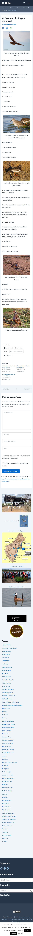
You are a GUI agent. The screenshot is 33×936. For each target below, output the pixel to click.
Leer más (20, 933)
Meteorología (6, 772)
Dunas (4, 711)
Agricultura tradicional (9, 648)
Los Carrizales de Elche (9, 762)
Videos (4, 841)
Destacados (6, 708)
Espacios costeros (8, 721)
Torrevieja (5, 832)
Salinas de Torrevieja (9, 819)
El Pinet (4, 718)
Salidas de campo (8, 813)
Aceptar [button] (27, 930)
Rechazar (13, 933)
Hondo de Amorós (8, 749)
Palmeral (5, 784)
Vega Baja (5, 838)
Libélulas (5, 759)
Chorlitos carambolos (9, 696)
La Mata (4, 756)
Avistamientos (7, 667)
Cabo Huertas (6, 683)
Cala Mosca (6, 686)
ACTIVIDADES (6, 645)
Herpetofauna (6, 746)
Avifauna (5, 664)
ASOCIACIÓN (6, 661)
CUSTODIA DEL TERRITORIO (10, 702)
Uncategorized (7, 835)
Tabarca (4, 829)
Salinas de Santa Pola (9, 816)
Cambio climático (8, 689)
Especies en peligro (8, 727)
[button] (24, 3)
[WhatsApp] (11, 28)
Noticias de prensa (8, 778)
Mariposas (5, 768)
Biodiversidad (6, 670)
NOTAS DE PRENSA (8, 775)
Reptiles (4, 794)
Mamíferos (5, 765)
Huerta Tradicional (8, 753)
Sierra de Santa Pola (8, 822)
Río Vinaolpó (6, 810)
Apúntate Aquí (12, 10)
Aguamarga (6, 654)
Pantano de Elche (7, 788)
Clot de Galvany (7, 699)
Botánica (5, 673)
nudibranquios (7, 781)
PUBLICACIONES (7, 791)
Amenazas (5, 657)
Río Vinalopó (6, 807)
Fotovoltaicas (6, 737)
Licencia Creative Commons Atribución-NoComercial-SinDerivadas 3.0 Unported (16, 919)
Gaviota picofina (7, 743)
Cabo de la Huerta (8, 680)
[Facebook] (3, 28)
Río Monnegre (6, 800)
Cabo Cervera (6, 677)
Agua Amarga (6, 651)
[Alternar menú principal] (29, 3)
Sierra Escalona (7, 826)
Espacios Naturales (8, 724)
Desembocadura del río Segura (12, 705)
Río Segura (5, 803)
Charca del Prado (7, 692)
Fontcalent (5, 734)
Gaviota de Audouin (8, 740)
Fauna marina (6, 730)
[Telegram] (7, 28)
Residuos (5, 797)
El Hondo (5, 715)
